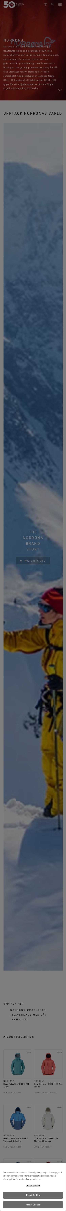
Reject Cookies (33, 1195)
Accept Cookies (33, 1204)
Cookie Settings (33, 1185)
